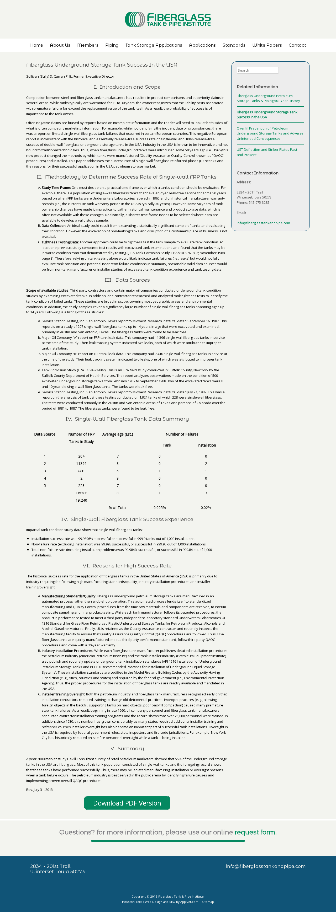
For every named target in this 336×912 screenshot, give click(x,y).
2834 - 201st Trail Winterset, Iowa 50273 (57, 869)
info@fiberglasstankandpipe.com (263, 223)
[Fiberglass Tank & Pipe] (168, 19)
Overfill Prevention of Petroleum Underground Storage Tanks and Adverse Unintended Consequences (270, 133)
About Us (60, 45)
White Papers (267, 45)
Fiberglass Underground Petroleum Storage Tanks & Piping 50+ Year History (268, 98)
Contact (297, 45)
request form (255, 832)
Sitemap (208, 902)
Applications (202, 45)
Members (87, 45)
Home (36, 45)
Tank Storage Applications (153, 45)
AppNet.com (189, 902)
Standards (234, 45)
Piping (112, 45)
